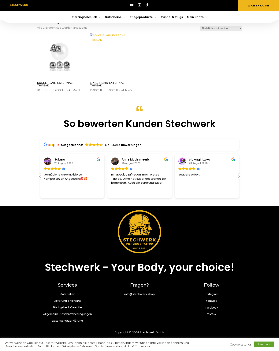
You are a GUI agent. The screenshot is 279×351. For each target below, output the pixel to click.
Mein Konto (195, 17)
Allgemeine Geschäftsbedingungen (67, 314)
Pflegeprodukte (141, 17)
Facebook (211, 307)
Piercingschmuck (84, 17)
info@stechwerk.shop (139, 294)
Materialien (67, 294)
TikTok (211, 314)
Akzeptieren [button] (264, 344)
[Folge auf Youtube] (132, 5)
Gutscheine (113, 17)
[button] (239, 176)
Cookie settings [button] (240, 344)
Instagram (211, 294)
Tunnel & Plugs (172, 17)
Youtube (211, 300)
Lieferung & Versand (67, 300)
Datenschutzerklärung (67, 320)
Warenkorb (259, 5)
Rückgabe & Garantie (67, 307)
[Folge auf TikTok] (147, 5)
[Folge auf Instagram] (139, 5)
